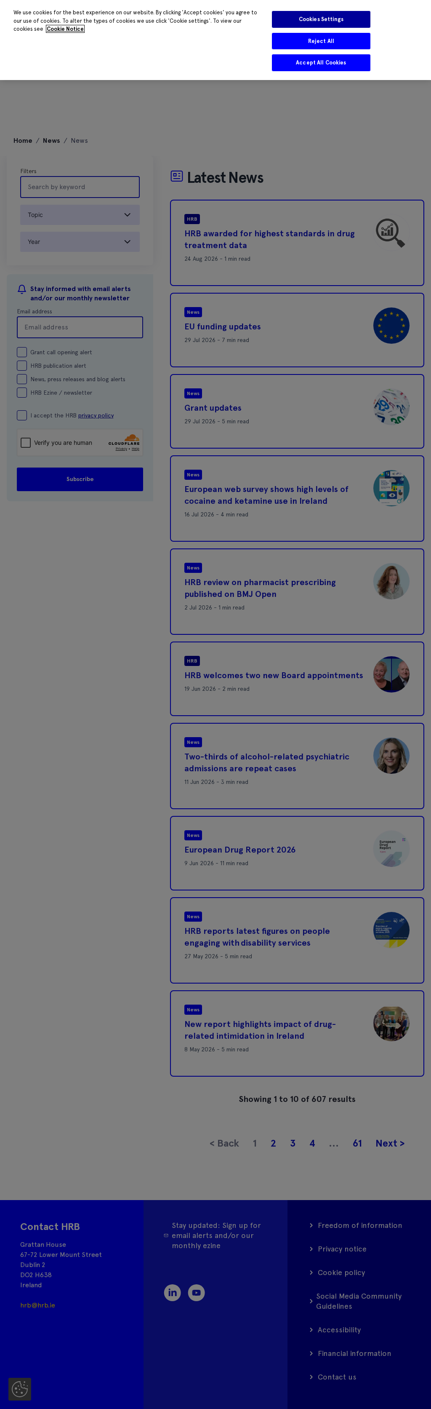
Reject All (321, 41)
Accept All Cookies (321, 62)
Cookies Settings (321, 19)
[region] (215, 40)
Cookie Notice (65, 29)
